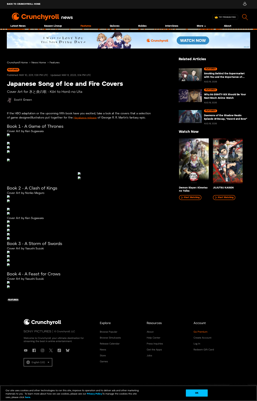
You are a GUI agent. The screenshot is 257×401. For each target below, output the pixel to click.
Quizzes (114, 26)
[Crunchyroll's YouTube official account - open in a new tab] (26, 350)
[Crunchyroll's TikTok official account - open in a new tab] (59, 350)
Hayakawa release (85, 117)
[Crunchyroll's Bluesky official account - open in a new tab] (67, 350)
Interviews (171, 26)
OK (196, 393)
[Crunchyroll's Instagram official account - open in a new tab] (42, 350)
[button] (38, 362)
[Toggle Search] (245, 17)
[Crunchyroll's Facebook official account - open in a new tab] (34, 350)
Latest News (18, 26)
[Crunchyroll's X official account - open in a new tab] (51, 350)
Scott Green (23, 100)
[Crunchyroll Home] (42, 324)
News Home (38, 63)
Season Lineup (53, 26)
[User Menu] (244, 4)
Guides (142, 26)
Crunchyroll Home (17, 63)
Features (86, 26)
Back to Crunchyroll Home (23, 4)
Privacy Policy (94, 394)
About (227, 26)
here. (27, 397)
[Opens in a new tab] (128, 40)
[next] (242, 162)
